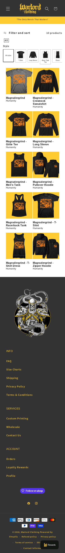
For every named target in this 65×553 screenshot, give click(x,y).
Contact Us (13, 435)
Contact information (34, 548)
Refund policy (29, 536)
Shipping (12, 378)
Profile (10, 476)
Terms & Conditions (19, 395)
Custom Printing (17, 418)
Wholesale (13, 427)
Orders (10, 459)
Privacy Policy (15, 386)
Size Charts (13, 369)
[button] (8, 8)
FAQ (8, 361)
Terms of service (24, 542)
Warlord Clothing (30, 532)
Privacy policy (48, 536)
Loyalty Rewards (17, 467)
